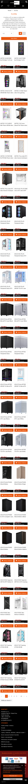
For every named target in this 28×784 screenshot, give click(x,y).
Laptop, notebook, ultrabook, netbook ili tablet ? (13, 732)
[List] (24, 33)
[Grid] (20, 33)
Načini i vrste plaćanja (6, 737)
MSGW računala (5, 741)
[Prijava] (15, 6)
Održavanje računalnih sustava (9, 739)
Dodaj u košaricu (8, 71)
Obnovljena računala (6, 744)
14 (21, 696)
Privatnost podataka (6, 730)
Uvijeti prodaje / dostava (7, 725)
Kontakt (3, 727)
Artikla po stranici (6, 700)
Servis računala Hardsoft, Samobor (10, 734)
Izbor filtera (14, 38)
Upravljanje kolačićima (6, 746)
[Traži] (25, 2)
